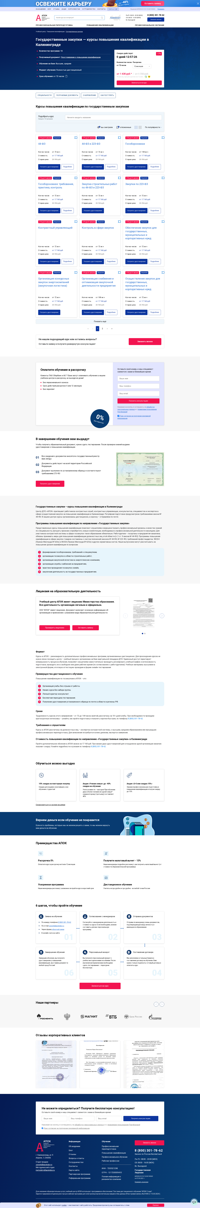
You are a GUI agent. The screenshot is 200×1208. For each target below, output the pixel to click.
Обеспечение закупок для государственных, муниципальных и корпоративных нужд (141, 233)
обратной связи (58, 929)
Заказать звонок (155, 19)
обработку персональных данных (89, 1125)
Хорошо (156, 1205)
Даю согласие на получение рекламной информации (67, 1128)
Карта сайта (74, 1170)
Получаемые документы (67, 95)
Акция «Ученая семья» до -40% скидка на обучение (97, 785)
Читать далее (44, 1084)
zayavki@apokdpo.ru (56, 926)
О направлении (89, 95)
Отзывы (56, 9)
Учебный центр (41, 31)
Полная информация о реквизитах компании (111, 1177)
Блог (49, 9)
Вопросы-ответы (76, 1158)
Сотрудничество (88, 9)
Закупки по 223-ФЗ (136, 184)
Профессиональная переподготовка (54, 25)
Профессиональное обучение (149, 25)
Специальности (45, 95)
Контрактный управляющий (55, 227)
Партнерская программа (79, 1174)
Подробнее (67, 167)
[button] (142, 633)
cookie (64, 1205)
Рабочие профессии (110, 1161)
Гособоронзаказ (135, 143)
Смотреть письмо (56, 1054)
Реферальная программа (79, 1178)
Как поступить (107, 95)
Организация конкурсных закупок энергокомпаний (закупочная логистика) (53, 282)
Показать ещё (100, 321)
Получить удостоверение (49, 167)
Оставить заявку (85, 628)
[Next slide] (162, 615)
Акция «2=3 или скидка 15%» (139, 784)
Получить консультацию (138, 401)
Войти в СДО (113, 9)
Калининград (115, 17)
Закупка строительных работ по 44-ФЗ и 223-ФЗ (99, 186)
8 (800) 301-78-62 (155, 15)
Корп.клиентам (74, 9)
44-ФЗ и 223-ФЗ (91, 143)
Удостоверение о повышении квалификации (81, 57)
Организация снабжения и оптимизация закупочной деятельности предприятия (99, 282)
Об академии (41, 9)
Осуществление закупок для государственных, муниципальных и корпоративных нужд (142, 284)
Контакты (101, 9)
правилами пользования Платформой (123, 1125)
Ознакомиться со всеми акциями (50, 805)
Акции (64, 9)
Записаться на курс (139, 83)
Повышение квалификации (100, 25)
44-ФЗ (41, 143)
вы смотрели (107, 127)
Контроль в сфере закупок (98, 227)
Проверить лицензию (54, 628)
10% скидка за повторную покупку (54, 784)
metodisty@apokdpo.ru (45, 1170)
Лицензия (57, 138)
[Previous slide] (125, 615)
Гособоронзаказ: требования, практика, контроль (56, 186)
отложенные (125, 127)
